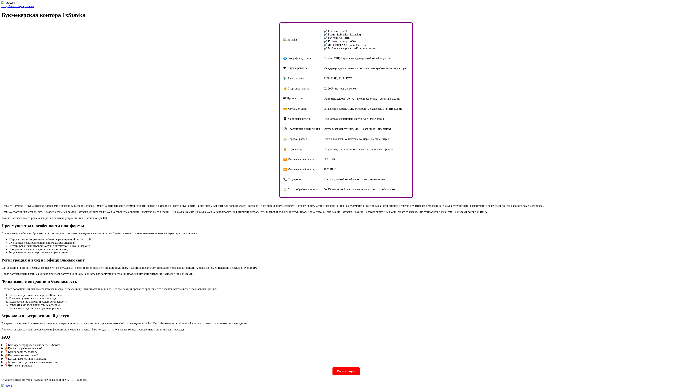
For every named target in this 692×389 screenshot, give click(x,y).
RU (85, 379)
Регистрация (16, 6)
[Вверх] (6, 385)
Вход (4, 6)
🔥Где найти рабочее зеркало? (23, 348)
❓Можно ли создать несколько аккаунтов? (31, 362)
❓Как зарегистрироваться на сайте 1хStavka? (33, 344)
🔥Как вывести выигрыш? (21, 355)
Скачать (29, 6)
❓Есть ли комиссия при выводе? (25, 358)
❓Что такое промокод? (19, 365)
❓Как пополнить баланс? (21, 351)
